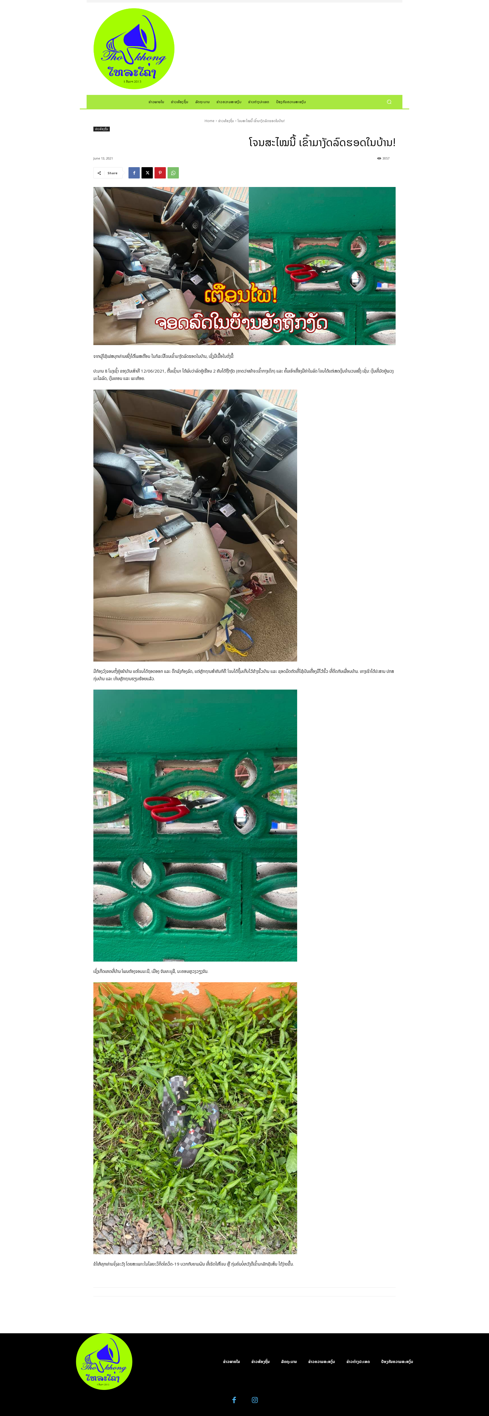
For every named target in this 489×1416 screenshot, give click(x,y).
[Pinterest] (160, 172)
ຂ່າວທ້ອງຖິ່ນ (226, 120)
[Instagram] (255, 1400)
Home (210, 120)
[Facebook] (134, 172)
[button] (389, 101)
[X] (147, 172)
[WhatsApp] (173, 172)
